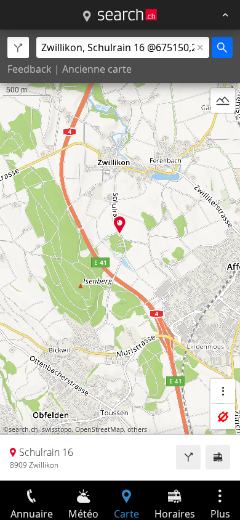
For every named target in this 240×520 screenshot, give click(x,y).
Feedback (29, 69)
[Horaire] (218, 457)
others (137, 429)
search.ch (23, 429)
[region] (120, 255)
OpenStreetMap (99, 429)
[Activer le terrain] (222, 100)
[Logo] (127, 15)
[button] (120, 224)
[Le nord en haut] (222, 130)
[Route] (188, 457)
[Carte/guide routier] (86, 16)
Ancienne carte (97, 69)
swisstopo (56, 429)
